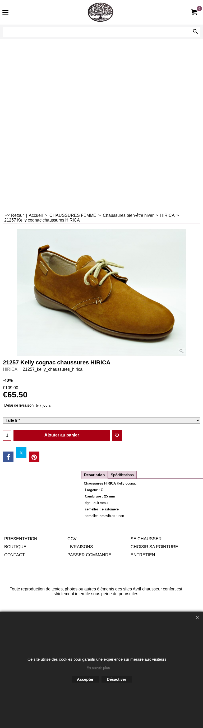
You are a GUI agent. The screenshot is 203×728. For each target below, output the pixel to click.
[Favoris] (117, 435)
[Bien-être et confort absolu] (100, 12)
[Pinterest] (34, 457)
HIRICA (10, 369)
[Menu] (5, 12)
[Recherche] (195, 32)
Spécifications (122, 475)
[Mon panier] (194, 12)
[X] (21, 452)
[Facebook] (8, 457)
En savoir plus (98, 667)
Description (94, 475)
